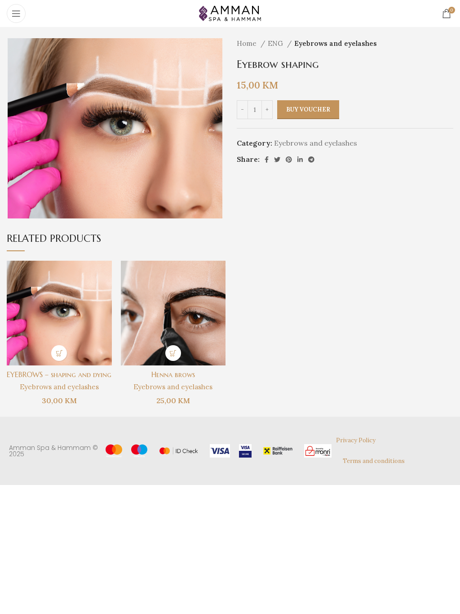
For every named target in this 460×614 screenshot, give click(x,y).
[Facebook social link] (266, 159)
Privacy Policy (356, 440)
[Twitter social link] (277, 159)
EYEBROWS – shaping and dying (59, 374)
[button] (59, 353)
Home (247, 43)
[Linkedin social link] (300, 159)
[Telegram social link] (311, 159)
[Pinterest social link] (289, 159)
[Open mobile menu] (16, 13)
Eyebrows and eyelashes (335, 43)
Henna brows (173, 374)
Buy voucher (308, 109)
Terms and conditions (374, 461)
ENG (276, 43)
